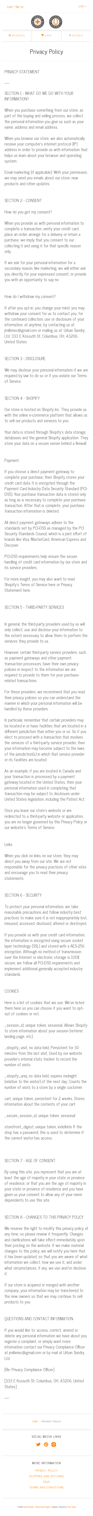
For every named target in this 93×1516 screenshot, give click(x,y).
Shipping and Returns (46, 1476)
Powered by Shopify (43, 1507)
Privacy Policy (46, 1470)
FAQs (46, 1481)
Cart (48, 35)
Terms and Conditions (46, 1487)
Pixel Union (71, 1507)
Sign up (19, 6)
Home (35, 1421)
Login (10, 6)
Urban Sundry (28, 1507)
